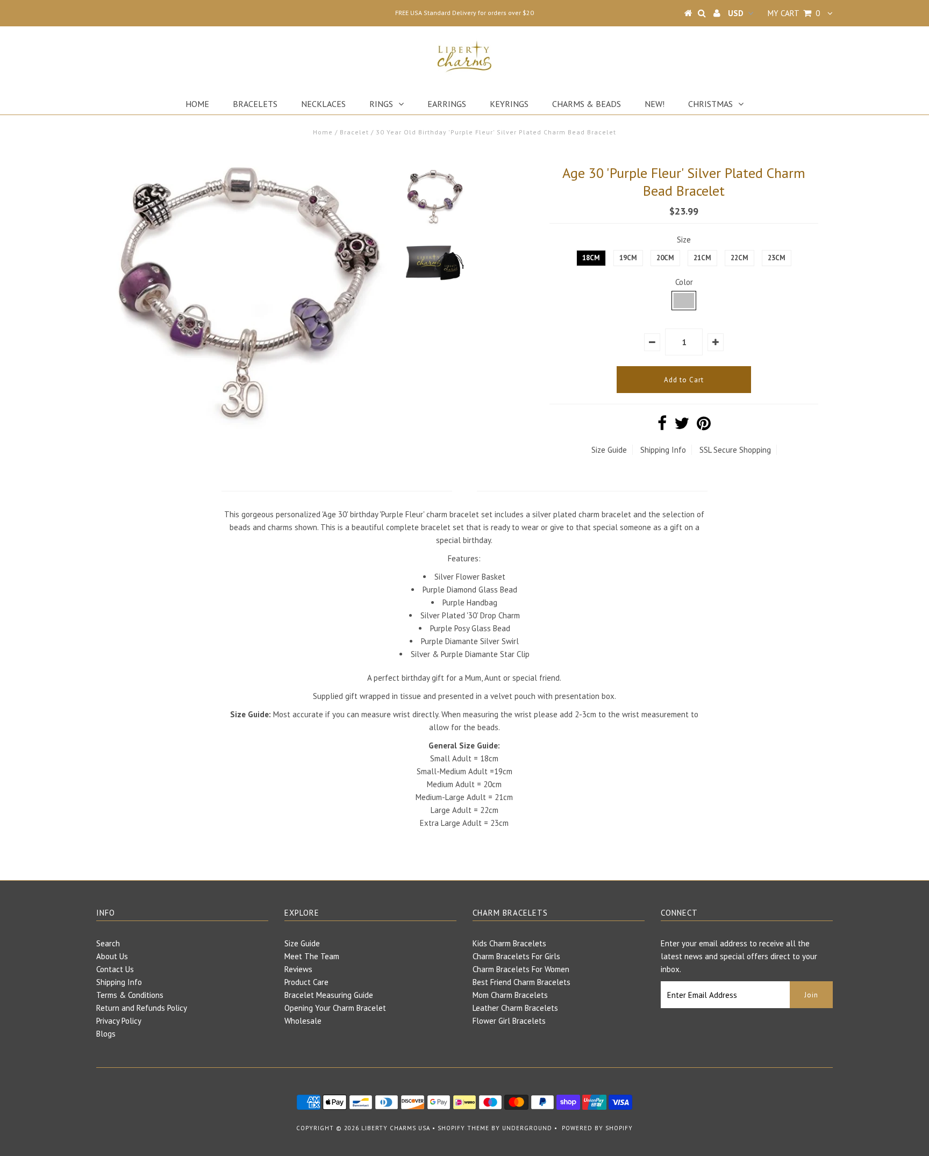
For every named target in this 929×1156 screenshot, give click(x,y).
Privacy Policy (118, 1021)
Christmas (710, 103)
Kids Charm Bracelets (509, 943)
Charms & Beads (586, 103)
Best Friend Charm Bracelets (521, 982)
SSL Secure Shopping (735, 450)
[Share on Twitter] (681, 426)
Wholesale (302, 1021)
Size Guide (609, 450)
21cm (702, 257)
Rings (381, 103)
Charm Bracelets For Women (521, 969)
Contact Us (115, 969)
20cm (665, 257)
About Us (112, 956)
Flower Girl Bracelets (509, 1021)
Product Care (306, 982)
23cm (776, 257)
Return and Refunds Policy (141, 1008)
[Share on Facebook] (662, 426)
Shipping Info (663, 450)
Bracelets (255, 103)
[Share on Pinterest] (704, 426)
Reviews (298, 969)
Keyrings (509, 103)
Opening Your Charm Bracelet (335, 1008)
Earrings (446, 103)
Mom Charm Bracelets (510, 995)
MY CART (794, 13)
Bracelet (354, 132)
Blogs (106, 1034)
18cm (591, 257)
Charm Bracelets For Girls (516, 956)
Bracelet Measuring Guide (328, 995)
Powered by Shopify (597, 1128)
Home (197, 103)
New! (654, 103)
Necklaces (323, 103)
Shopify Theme (463, 1128)
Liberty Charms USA (395, 1128)
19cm (628, 257)
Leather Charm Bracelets (515, 1008)
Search (108, 943)
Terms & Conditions (129, 995)
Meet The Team (311, 956)
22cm (739, 257)
